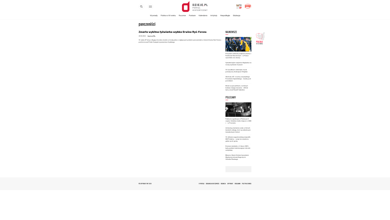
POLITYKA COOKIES (246, 184)
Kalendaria (203, 15)
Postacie (192, 15)
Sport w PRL (151, 36)
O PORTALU (201, 184)
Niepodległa (225, 15)
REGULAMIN (237, 184)
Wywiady (154, 15)
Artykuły (213, 15)
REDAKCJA (223, 184)
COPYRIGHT (230, 184)
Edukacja (236, 15)
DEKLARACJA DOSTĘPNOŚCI (212, 184)
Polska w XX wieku (168, 15)
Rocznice (182, 15)
